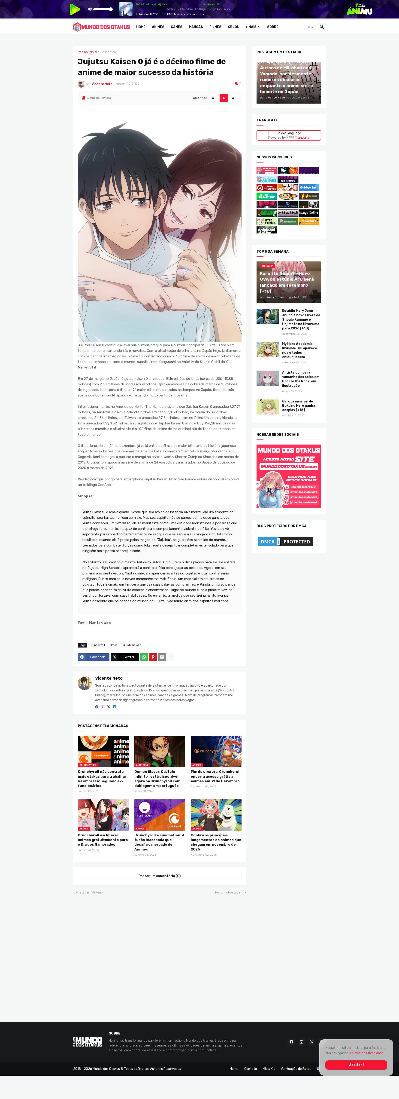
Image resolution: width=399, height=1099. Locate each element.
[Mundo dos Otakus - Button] (267, 173)
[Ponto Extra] (309, 207)
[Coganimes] (309, 224)
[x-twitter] (108, 707)
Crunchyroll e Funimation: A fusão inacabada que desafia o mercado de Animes (159, 842)
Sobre (272, 27)
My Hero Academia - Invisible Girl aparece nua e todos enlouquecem (299, 350)
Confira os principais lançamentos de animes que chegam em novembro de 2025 (216, 842)
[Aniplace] (267, 232)
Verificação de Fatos (296, 1069)
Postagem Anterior (90, 892)
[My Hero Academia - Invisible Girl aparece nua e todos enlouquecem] (268, 349)
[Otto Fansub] (267, 224)
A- (213, 97)
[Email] (162, 657)
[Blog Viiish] (267, 216)
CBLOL (233, 27)
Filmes (215, 27)
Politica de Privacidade (367, 1053)
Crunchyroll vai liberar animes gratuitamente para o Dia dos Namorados (103, 840)
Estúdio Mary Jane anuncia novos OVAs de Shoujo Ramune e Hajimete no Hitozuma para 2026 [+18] (301, 319)
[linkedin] (114, 707)
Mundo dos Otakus (106, 1069)
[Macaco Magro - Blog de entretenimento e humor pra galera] (288, 199)
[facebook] (96, 707)
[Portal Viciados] (288, 182)
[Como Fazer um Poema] (288, 207)
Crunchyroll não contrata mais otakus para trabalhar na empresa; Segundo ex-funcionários (102, 779)
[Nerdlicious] (309, 199)
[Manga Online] (309, 216)
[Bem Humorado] (288, 224)
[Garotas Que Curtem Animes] (267, 182)
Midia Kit (269, 1069)
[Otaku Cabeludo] (288, 190)
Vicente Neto (109, 678)
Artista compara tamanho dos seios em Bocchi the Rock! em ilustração (300, 379)
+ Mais (251, 27)
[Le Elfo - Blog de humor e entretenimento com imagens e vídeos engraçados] (267, 199)
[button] (310, 27)
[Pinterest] (153, 657)
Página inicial (87, 52)
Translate (302, 137)
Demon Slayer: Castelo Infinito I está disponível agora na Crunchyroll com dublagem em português (157, 779)
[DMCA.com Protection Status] (285, 546)
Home (140, 27)
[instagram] (102, 707)
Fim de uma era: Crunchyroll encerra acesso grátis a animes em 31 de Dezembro (216, 776)
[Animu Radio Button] (309, 173)
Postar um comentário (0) (160, 876)
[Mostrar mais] (171, 657)
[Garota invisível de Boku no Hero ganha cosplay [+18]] (268, 406)
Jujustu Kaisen (131, 645)
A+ (234, 97)
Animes (158, 27)
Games (176, 27)
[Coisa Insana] (288, 216)
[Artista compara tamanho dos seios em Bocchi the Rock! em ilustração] (268, 378)
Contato (250, 1069)
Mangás (196, 27)
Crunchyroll (109, 52)
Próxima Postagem (229, 892)
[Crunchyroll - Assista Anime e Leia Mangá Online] (288, 173)
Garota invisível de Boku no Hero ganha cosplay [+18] (298, 405)
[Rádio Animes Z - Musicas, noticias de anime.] (309, 182)
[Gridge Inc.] (309, 190)
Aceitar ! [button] (356, 1065)
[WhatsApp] (144, 657)
